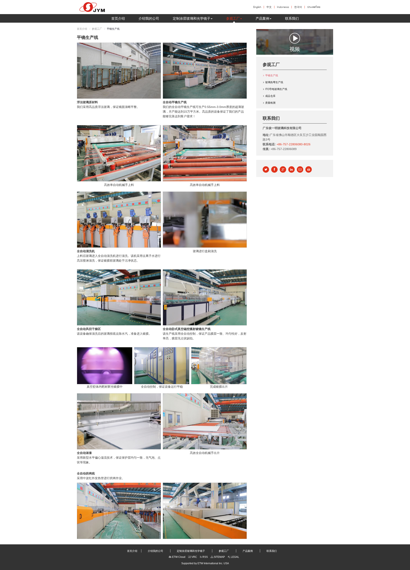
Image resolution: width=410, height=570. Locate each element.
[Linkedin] (291, 169)
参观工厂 (97, 28)
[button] (192, 18)
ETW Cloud (178, 556)
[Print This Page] (308, 169)
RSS (205, 556)
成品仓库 (270, 95)
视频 (295, 48)
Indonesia (283, 7)
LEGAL (234, 556)
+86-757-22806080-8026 (293, 144)
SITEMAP (219, 556)
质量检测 (270, 102)
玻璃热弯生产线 (274, 82)
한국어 (298, 7)
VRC (194, 556)
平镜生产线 (271, 75)
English (257, 7)
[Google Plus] (283, 169)
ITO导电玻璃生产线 (276, 89)
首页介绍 (82, 28)
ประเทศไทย (313, 7)
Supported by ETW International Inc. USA (205, 563)
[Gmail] (300, 169)
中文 (269, 7)
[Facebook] (274, 169)
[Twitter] (266, 169)
